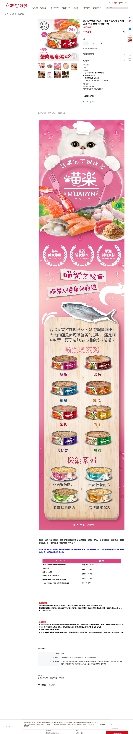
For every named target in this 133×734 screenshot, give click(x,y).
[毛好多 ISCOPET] (16, 5)
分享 (86, 101)
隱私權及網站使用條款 (52, 733)
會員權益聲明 (79, 733)
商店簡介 (48, 730)
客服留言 (78, 730)
